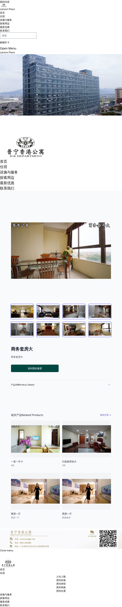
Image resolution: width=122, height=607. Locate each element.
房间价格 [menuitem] (61, 580)
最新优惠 (5, 27)
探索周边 (5, 23)
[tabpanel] (61, 250)
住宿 (2, 16)
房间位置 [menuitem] (61, 591)
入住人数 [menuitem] (61, 576)
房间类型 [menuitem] (61, 583)
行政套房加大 (69, 461)
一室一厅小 (17, 461)
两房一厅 (16, 513)
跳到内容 (5, 1)
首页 (2, 12)
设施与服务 (6, 19)
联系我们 (5, 30)
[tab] (22, 311)
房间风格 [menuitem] (61, 587)
